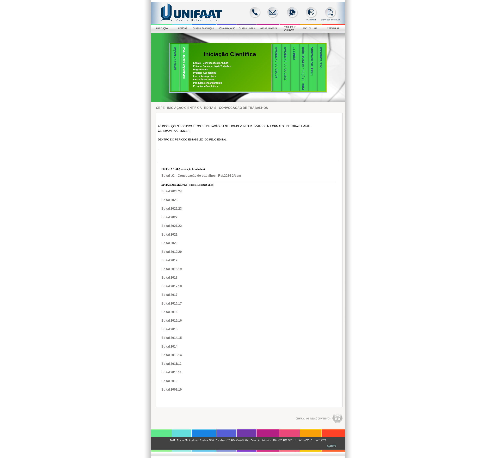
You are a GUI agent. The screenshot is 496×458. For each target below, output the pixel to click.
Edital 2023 (169, 200)
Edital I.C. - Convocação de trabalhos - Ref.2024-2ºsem (201, 175)
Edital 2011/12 (171, 363)
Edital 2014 (169, 346)
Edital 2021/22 (171, 225)
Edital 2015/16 (171, 320)
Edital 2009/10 (171, 389)
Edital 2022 (169, 217)
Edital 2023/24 (171, 191)
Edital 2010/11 (171, 372)
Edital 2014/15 (171, 337)
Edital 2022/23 (171, 208)
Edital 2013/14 (171, 355)
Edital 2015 (169, 329)
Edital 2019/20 (171, 251)
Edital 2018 (169, 277)
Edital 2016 (169, 312)
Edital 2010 (169, 381)
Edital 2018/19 (171, 269)
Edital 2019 (169, 260)
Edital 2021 (169, 234)
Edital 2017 (169, 294)
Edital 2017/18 (171, 286)
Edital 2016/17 (171, 303)
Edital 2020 (169, 243)
